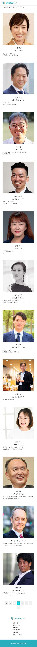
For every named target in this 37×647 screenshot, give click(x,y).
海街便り (15, 627)
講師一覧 (15, 623)
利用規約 (15, 632)
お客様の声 (16, 630)
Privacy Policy (17, 634)
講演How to (16, 625)
